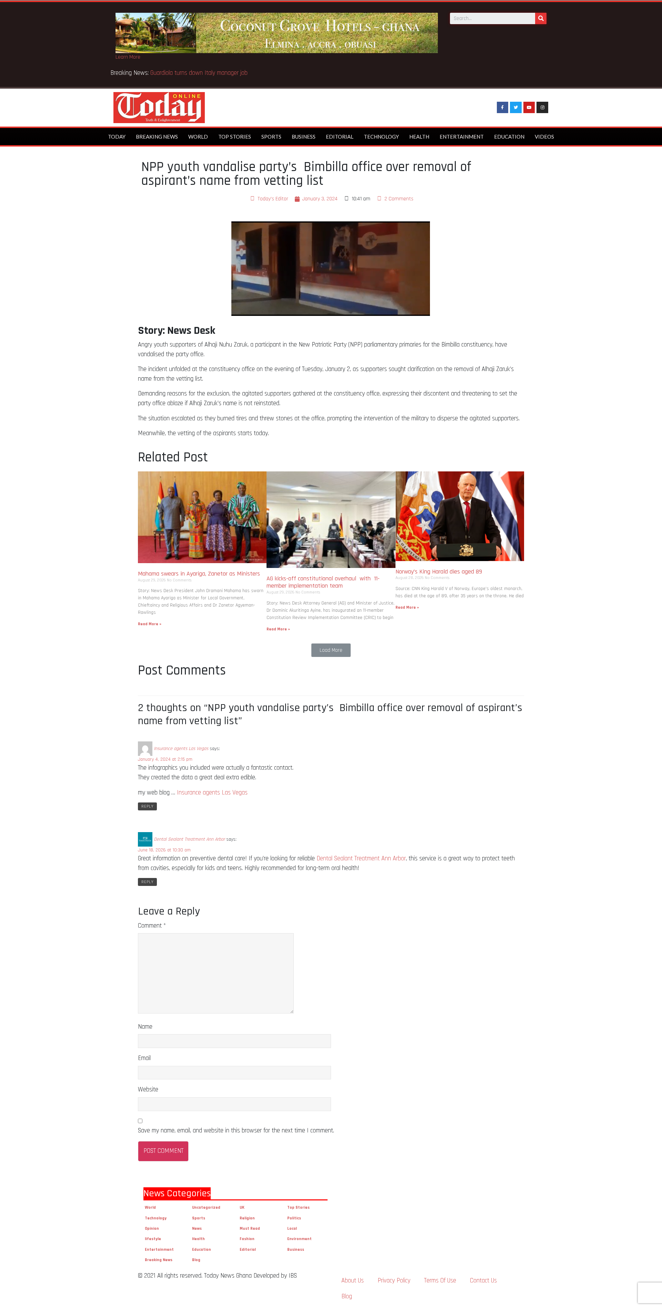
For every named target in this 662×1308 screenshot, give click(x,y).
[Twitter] (516, 107)
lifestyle (153, 1238)
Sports (271, 136)
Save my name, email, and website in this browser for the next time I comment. (236, 1131)
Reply (147, 806)
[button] (331, 650)
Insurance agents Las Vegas (181, 749)
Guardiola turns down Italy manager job (199, 73)
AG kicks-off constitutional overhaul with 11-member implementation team (323, 582)
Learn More (128, 57)
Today (117, 136)
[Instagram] (542, 107)
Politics (294, 1218)
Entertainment (462, 136)
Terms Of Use (440, 1281)
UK (242, 1207)
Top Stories (234, 136)
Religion (247, 1218)
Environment (299, 1238)
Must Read (250, 1228)
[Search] (540, 18)
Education (509, 136)
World (198, 136)
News (197, 1228)
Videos (544, 136)
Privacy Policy (394, 1281)
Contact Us (483, 1281)
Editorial (339, 136)
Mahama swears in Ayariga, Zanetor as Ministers (199, 574)
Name (145, 1027)
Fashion (247, 1238)
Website (148, 1090)
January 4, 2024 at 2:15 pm (165, 759)
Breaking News (157, 136)
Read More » (149, 624)
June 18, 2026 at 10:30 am (164, 850)
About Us (352, 1281)
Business (303, 136)
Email (144, 1058)
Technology (381, 136)
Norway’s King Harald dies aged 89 (438, 572)
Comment (152, 926)
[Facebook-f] (503, 107)
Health (419, 136)
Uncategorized (206, 1207)
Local (292, 1228)
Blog (196, 1259)
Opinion (152, 1228)
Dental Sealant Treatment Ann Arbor (189, 839)
